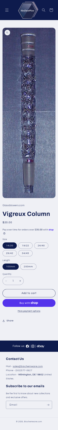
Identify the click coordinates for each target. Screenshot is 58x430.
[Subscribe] (48, 405)
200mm (28, 266)
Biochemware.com (33, 422)
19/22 (25, 245)
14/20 (9, 245)
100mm (10, 266)
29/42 (9, 253)
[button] (7, 10)
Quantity (7, 274)
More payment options (29, 311)
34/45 (25, 253)
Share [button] (10, 320)
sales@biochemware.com (28, 366)
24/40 (41, 245)
